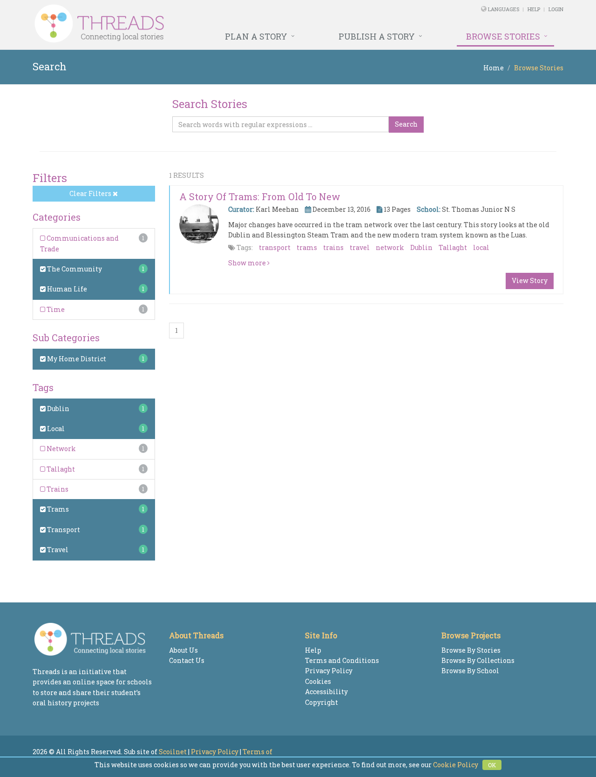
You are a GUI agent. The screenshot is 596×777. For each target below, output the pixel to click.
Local (55, 428)
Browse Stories (503, 36)
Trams (57, 509)
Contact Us (186, 660)
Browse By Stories (471, 650)
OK (492, 765)
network (390, 247)
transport (275, 247)
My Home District (76, 358)
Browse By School (470, 670)
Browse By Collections (478, 660)
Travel (57, 549)
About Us (183, 650)
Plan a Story (256, 36)
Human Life (66, 288)
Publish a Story (377, 36)
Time (55, 309)
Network (60, 448)
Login (556, 9)
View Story (530, 280)
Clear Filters (91, 193)
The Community (74, 268)
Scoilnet (173, 751)
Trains (56, 489)
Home (493, 67)
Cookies (318, 681)
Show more (247, 262)
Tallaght (60, 469)
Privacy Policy (328, 670)
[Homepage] (197, 23)
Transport (63, 529)
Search (406, 124)
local (481, 247)
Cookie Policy (455, 764)
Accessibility (326, 691)
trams (307, 247)
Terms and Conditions (342, 660)
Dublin (57, 408)
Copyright (321, 702)
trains (333, 247)
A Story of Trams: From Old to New (259, 196)
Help (534, 9)
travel (360, 247)
